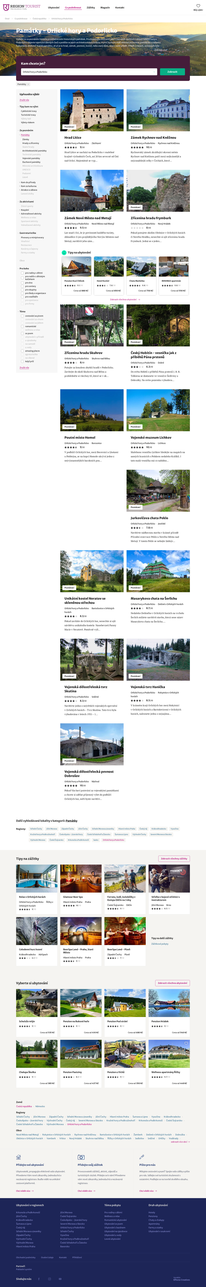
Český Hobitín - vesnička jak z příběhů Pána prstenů (153, 355)
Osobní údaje (47, 1257)
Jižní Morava (51, 829)
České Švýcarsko (56, 840)
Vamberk (51, 1138)
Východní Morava (37, 840)
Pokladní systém (24, 1269)
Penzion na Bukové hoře (76, 1021)
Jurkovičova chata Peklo (149, 518)
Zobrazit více (161, 50)
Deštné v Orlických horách (159, 1134)
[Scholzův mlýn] (36, 1003)
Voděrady (173, 1138)
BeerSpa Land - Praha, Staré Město (78, 951)
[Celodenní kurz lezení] (36, 931)
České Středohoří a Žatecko (98, 834)
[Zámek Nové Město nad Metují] (92, 191)
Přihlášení (77, 1257)
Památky (71, 820)
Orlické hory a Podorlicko (62, 18)
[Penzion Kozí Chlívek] (76, 267)
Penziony (153, 1216)
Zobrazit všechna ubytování (123, 299)
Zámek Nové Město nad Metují (87, 218)
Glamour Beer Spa (73, 897)
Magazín (105, 7)
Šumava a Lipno (121, 834)
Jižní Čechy (83, 829)
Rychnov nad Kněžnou (85, 1134)
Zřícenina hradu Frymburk (151, 218)
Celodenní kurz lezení (30, 949)
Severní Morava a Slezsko (161, 834)
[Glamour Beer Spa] (81, 879)
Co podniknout (73, 7)
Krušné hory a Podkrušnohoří (42, 834)
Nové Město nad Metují (27, 1134)
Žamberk (138, 1134)
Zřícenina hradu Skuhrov (83, 353)
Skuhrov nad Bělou (94, 1138)
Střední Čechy (36, 829)
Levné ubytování (112, 1239)
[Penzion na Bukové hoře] (81, 1003)
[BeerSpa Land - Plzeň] (125, 931)
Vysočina (174, 829)
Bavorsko (65, 1246)
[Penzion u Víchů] (125, 1054)
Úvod (7, 18)
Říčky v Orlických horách (119, 1138)
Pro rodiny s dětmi (113, 1212)
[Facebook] (39, 1279)
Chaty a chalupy (156, 1220)
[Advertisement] (36, 422)
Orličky (161, 1138)
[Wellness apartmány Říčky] (169, 1054)
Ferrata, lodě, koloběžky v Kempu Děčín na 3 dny (121, 898)
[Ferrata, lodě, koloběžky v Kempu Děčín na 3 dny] (125, 879)
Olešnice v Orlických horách (29, 1138)
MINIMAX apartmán (171, 281)
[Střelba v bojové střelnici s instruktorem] (169, 879)
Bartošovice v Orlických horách (115, 1134)
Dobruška (180, 1134)
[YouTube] (60, 1279)
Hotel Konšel (103, 281)
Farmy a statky (156, 1227)
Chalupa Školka (27, 1072)
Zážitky (91, 7)
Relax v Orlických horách (32, 897)
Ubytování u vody (112, 1235)
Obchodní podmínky (25, 1257)
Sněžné (151, 1138)
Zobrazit (172, 71)
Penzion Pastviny (72, 1072)
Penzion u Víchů (115, 1072)
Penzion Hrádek (160, 1021)
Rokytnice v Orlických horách (56, 1134)
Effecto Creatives (181, 1279)
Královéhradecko (159, 829)
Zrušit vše (24, 100)
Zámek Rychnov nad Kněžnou (153, 138)
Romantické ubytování (115, 1220)
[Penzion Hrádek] (169, 1003)
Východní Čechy (139, 834)
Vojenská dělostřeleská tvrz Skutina (85, 689)
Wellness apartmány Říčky (165, 1072)
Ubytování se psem (113, 1223)
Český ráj (143, 829)
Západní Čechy (68, 829)
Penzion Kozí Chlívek (74, 281)
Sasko (95, 840)
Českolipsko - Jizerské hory (71, 834)
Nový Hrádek (75, 1138)
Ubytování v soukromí (159, 1231)
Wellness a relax (112, 1216)
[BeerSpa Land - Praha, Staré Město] (81, 931)
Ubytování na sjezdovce (115, 1231)
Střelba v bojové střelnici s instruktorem (165, 898)
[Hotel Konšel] (109, 267)
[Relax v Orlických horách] (36, 879)
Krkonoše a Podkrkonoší (78, 840)
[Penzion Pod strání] (125, 1003)
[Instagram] (49, 1279)
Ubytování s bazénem (114, 1227)
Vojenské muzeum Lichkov (151, 437)
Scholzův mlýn (27, 1021)
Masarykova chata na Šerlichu (154, 598)
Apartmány (154, 1223)
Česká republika (39, 18)
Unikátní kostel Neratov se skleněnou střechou (85, 601)
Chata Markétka (136, 281)
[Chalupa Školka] (36, 1054)
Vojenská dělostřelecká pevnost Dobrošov (89, 774)
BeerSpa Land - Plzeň (118, 949)
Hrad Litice (72, 138)
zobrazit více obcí (179, 1142)
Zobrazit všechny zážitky (174, 858)
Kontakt (119, 7)
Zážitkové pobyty (159, 944)
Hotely (152, 1212)
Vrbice (62, 1138)
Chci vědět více (23, 1191)
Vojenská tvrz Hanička (148, 687)
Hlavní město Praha (126, 829)
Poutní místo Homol (79, 437)
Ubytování (53, 7)
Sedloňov (139, 1138)
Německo (40, 1106)
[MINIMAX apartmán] (173, 267)
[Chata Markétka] (141, 267)
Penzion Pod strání (117, 1021)
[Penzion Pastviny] (81, 1054)
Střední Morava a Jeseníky (103, 829)
